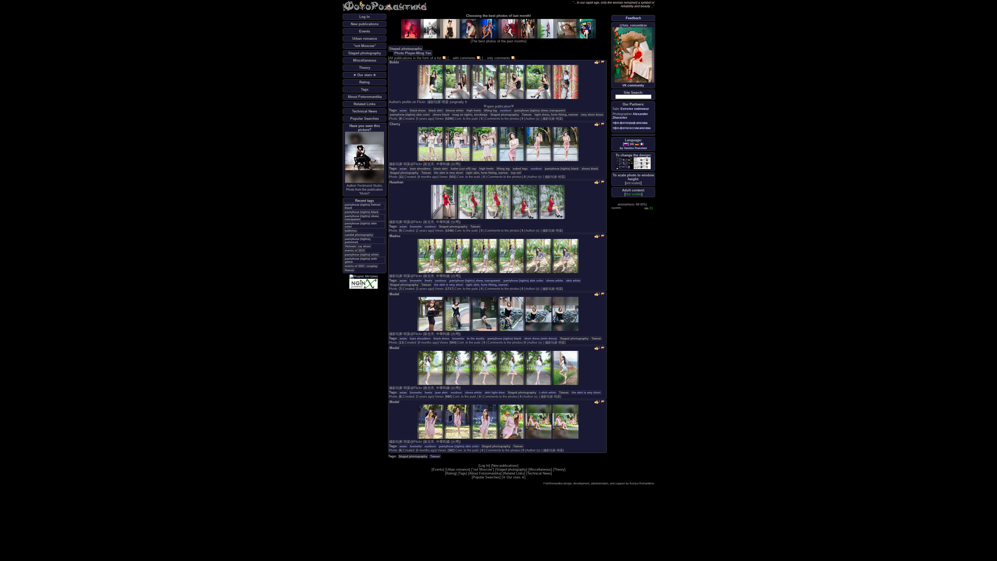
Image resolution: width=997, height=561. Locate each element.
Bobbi (394, 62)
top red (516, 172)
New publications (365, 24)
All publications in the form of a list (415, 58)
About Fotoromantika (365, 97)
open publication (499, 106)
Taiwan (526, 114)
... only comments (496, 58)
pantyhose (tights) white (362, 254)
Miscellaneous (364, 60)
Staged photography (364, 53)
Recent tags (364, 201)
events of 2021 (355, 266)
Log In (364, 17)
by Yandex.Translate (633, 148)
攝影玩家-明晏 (552, 119)
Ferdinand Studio (370, 186)
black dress (418, 110)
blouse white (454, 110)
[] (633, 183)
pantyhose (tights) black (361, 211)
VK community (633, 85)
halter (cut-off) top (463, 168)
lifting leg (490, 110)
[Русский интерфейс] (626, 144)
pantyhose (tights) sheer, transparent (539, 110)
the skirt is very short (448, 172)
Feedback (633, 18)
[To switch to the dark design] (624, 163)
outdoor (505, 110)
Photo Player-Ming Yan (412, 53)
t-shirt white (547, 392)
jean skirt (441, 392)
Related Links (364, 104)
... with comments (462, 58)
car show (364, 246)
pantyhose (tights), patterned (358, 240)
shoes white (554, 280)
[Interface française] (642, 144)
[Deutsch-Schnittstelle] (637, 144)
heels (428, 280)
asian (403, 110)
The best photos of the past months (499, 41)
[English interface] (632, 144)
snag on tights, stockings (469, 114)
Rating (364, 82)
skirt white (573, 280)
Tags (364, 89)
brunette (416, 226)
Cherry (394, 124)
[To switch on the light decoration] (642, 163)
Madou (394, 236)
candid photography (359, 234)
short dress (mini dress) (540, 338)
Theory (364, 68)
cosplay (372, 266)
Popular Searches (364, 119)
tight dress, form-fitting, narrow (556, 114)
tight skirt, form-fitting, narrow (487, 172)
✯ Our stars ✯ (364, 75)
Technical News (364, 111)
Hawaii (349, 270)
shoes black (441, 114)
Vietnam (350, 246)
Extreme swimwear (635, 109)
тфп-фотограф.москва (630, 123)
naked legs (520, 168)
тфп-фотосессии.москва (631, 128)
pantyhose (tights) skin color (410, 114)
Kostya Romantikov (642, 483)
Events (364, 31)
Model (364, 193)
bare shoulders (420, 168)
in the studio (475, 338)
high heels (474, 110)
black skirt (436, 110)
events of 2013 (355, 250)
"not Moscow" (364, 46)
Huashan (396, 182)
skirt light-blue (495, 392)
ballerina (350, 230)
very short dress (592, 114)
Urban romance (364, 39)
